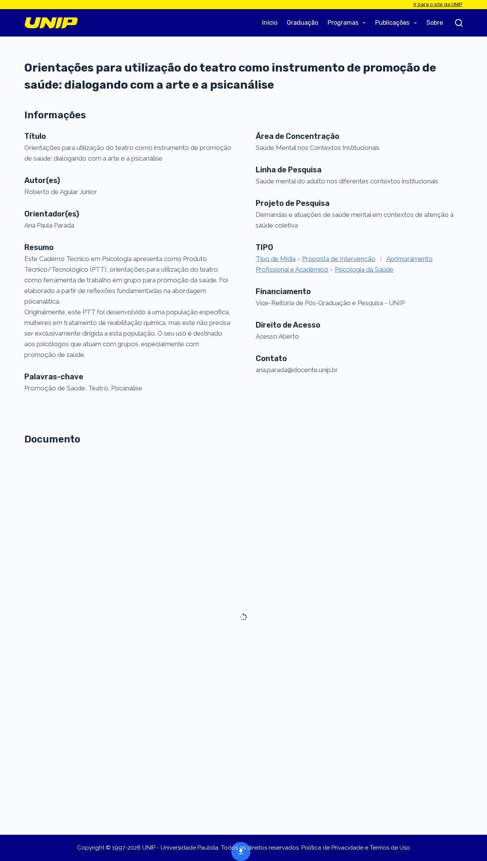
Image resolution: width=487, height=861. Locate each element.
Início (269, 22)
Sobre (435, 22)
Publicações (392, 22)
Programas (343, 22)
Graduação (302, 22)
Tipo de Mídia (276, 259)
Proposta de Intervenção (339, 259)
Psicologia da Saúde (364, 269)
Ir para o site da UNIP (438, 4)
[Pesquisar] (459, 23)
